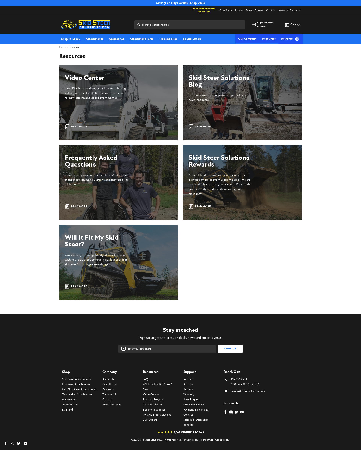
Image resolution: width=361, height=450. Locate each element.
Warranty (188, 394)
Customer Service (194, 404)
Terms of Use (206, 439)
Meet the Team (111, 404)
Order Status (225, 10)
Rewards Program (254, 10)
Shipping (188, 384)
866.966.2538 (203, 11)
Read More (79, 126)
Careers (107, 399)
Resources (269, 39)
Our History (109, 384)
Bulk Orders (150, 420)
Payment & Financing (195, 409)
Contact (188, 415)
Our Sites (270, 10)
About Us (108, 379)
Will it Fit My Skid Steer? (157, 384)
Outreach (108, 389)
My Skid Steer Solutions (157, 415)
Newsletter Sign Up (287, 10)
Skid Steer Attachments (76, 379)
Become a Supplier (154, 409)
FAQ (145, 379)
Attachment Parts (141, 39)
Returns (239, 10)
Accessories (116, 39)
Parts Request (191, 399)
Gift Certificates (152, 404)
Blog (145, 389)
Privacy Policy (191, 439)
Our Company (247, 39)
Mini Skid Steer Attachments (79, 389)
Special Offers (192, 39)
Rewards (287, 39)
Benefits (188, 425)
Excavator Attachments (76, 384)
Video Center (151, 394)
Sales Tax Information (196, 420)
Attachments (94, 39)
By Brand (67, 409)
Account (188, 379)
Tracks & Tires (168, 39)
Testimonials (109, 394)
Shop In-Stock (70, 39)
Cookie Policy (222, 439)
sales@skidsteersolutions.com (247, 391)
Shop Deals (197, 3)
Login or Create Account (265, 24)
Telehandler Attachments (77, 394)
